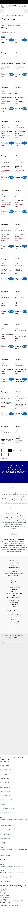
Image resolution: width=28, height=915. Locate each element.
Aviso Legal (14, 581)
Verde (6, 881)
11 (10, 454)
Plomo (7, 860)
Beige (7, 765)
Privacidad (14, 583)
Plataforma (5, 895)
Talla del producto (5, 905)
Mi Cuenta (14, 620)
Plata (26, 849)
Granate (8, 800)
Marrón (25, 819)
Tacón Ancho (5, 897)
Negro (7, 838)
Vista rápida (4, 53)
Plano (3, 893)
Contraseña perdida (14, 622)
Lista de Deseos (14, 624)
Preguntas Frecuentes (14, 600)
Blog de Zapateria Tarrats (14, 611)
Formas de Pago (14, 589)
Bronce (8, 774)
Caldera (8, 778)
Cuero (6, 791)
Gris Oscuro (11, 808)
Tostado (9, 877)
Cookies (14, 585)
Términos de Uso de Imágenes (14, 597)
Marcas (14, 613)
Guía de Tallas (14, 602)
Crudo (7, 787)
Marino (8, 813)
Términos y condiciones (14, 587)
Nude (6, 843)
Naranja (8, 834)
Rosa (22, 873)
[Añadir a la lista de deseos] (7, 55)
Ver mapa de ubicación (14, 567)
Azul (6, 761)
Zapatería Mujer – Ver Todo (14, 617)
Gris (5, 804)
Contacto (14, 606)
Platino (8, 855)
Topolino (4, 899)
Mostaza (8, 825)
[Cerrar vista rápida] (3, 911)
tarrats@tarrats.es (15, 576)
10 (6, 454)
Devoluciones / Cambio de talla (14, 593)
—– (14, 595)
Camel (7, 783)
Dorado (8, 796)
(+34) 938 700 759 (14, 571)
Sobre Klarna (14, 591)
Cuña (3, 891)
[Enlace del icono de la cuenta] (19, 6)
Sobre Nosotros (14, 604)
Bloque (4, 889)
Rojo (22, 866)
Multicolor (10, 830)
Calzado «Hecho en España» (14, 615)
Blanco (8, 770)
